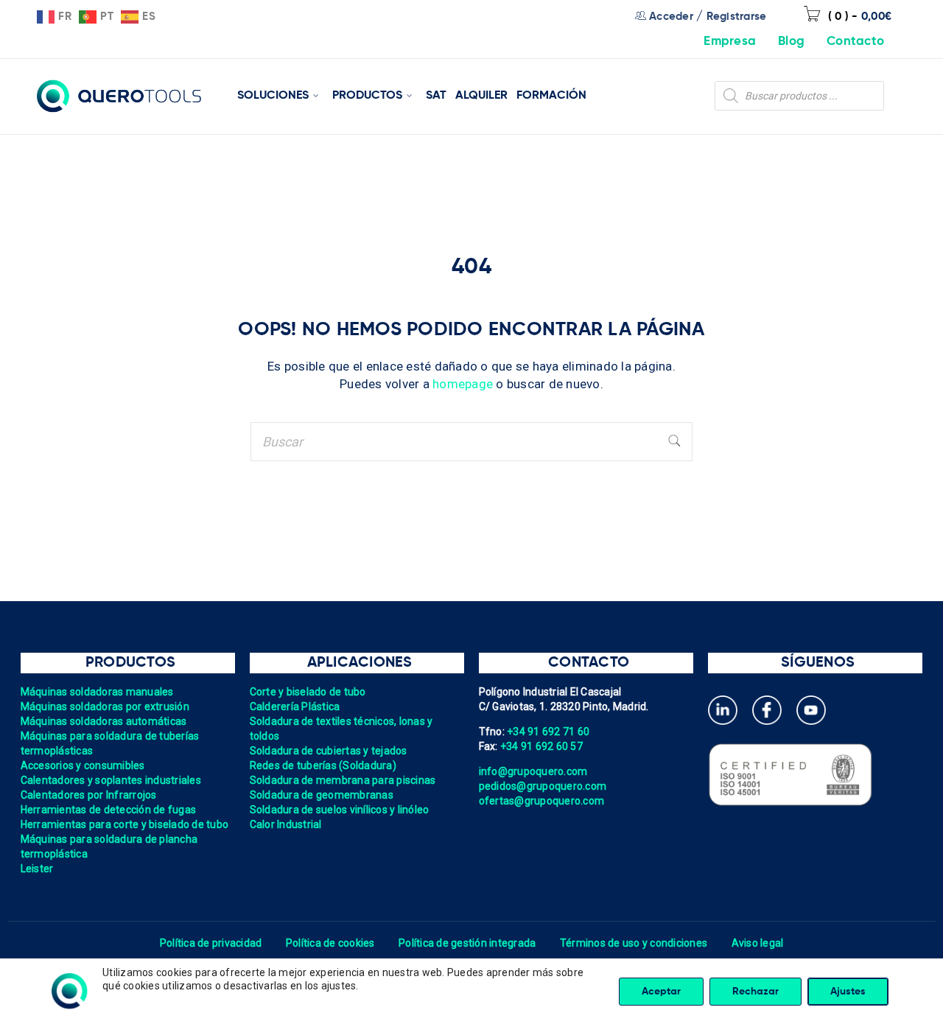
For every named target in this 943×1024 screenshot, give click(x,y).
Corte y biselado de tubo (308, 692)
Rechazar (755, 991)
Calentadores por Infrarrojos (89, 795)
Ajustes (848, 991)
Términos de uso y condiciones (633, 943)
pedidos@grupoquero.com (543, 786)
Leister (37, 868)
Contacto (855, 41)
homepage (462, 383)
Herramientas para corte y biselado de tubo (125, 824)
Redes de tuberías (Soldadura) (323, 765)
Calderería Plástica (295, 706)
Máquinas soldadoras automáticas (104, 721)
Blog (791, 41)
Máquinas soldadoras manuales (97, 692)
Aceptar (661, 991)
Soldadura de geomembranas (321, 795)
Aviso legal (758, 943)
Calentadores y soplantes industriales (111, 780)
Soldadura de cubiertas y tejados (328, 751)
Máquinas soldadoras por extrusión (105, 706)
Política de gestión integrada (467, 943)
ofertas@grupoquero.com (542, 801)
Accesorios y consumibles (83, 765)
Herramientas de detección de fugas (109, 810)
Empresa (730, 41)
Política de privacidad (211, 943)
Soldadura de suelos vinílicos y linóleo (340, 810)
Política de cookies (330, 943)
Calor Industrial (286, 824)
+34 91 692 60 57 (541, 746)
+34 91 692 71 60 (548, 731)
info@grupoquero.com (533, 771)
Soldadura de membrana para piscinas (343, 780)
